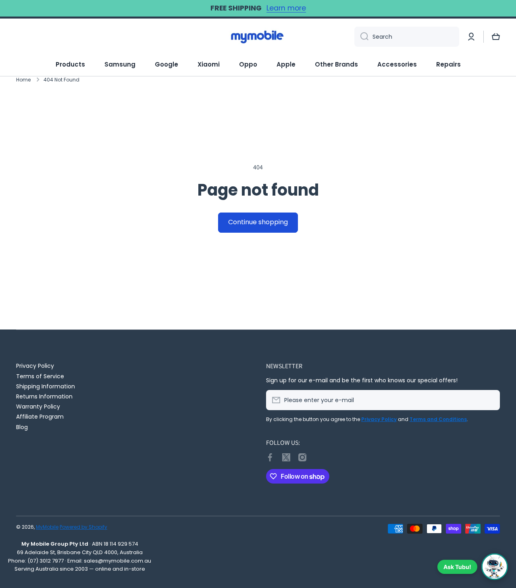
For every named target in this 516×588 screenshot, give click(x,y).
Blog (22, 427)
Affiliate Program (40, 416)
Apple (286, 64)
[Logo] (258, 37)
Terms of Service (40, 376)
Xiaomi (209, 64)
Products (70, 64)
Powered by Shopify (83, 526)
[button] (496, 37)
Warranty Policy (38, 406)
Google (166, 64)
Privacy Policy (35, 365)
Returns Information (44, 396)
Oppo (248, 64)
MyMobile (47, 526)
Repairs (448, 64)
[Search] (361, 37)
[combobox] (406, 37)
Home (23, 80)
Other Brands (336, 64)
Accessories (397, 64)
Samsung (119, 64)
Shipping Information (45, 386)
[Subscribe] (490, 400)
